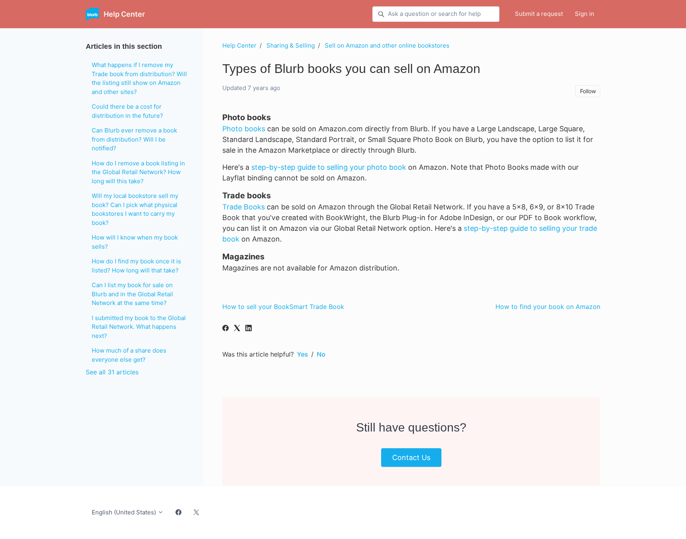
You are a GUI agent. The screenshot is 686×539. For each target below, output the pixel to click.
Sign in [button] (584, 13)
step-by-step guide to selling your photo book (328, 167)
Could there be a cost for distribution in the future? (127, 111)
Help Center (239, 45)
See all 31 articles (112, 372)
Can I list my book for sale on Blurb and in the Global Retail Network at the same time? (132, 294)
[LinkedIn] (248, 329)
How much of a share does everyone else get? (129, 355)
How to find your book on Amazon (547, 307)
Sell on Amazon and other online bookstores (387, 45)
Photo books (243, 129)
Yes (302, 354)
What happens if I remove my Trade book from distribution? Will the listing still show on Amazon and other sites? (139, 78)
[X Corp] (237, 329)
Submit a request (539, 13)
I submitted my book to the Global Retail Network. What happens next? (139, 327)
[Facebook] (225, 329)
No (321, 354)
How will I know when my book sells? (135, 242)
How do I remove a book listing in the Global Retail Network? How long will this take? (138, 172)
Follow (588, 91)
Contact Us (411, 457)
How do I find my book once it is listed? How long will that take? (136, 265)
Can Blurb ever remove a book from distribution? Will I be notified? (134, 139)
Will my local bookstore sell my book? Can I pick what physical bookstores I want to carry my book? (135, 209)
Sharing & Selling (290, 45)
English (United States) (125, 512)
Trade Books (243, 207)
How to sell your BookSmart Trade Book (283, 307)
